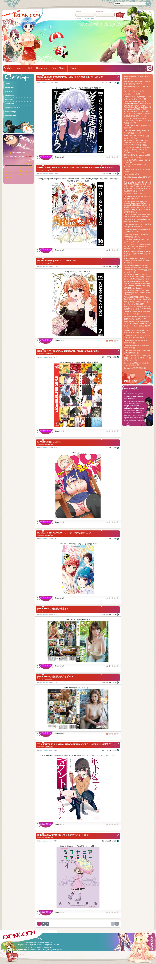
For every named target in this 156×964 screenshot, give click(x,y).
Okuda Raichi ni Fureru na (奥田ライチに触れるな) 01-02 (137, 197)
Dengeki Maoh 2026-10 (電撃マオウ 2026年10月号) (137, 342)
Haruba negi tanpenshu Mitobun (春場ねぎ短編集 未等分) (68, 351)
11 (15, 167)
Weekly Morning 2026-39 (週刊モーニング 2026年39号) (137, 313)
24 (11, 174)
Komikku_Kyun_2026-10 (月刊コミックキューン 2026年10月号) (137, 331)
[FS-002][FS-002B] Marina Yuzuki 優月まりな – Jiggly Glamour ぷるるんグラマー (137, 254)
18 (15, 171)
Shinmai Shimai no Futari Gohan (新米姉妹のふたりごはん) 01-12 (137, 318)
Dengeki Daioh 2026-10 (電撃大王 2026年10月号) (136, 347)
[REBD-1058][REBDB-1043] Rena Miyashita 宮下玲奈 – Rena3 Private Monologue (137, 293)
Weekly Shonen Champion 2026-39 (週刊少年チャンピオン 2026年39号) (137, 308)
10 (11, 167)
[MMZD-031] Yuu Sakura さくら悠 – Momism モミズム (137, 137)
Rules (73, 68)
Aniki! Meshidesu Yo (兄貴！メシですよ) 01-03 (137, 78)
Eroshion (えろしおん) (49, 442)
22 (30, 171)
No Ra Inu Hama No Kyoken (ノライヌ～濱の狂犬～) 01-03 (137, 132)
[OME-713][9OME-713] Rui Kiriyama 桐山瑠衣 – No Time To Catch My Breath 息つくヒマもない (137, 246)
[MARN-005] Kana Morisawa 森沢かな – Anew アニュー (137, 230)
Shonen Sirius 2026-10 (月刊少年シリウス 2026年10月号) (137, 364)
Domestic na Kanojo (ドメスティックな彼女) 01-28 (64, 533)
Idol (30, 68)
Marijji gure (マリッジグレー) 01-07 (56, 260)
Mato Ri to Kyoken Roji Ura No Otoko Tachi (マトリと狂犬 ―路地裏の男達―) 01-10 (137, 121)
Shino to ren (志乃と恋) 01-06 (135, 368)
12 (20, 167)
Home (9, 68)
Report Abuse (58, 68)
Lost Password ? (89, 18)
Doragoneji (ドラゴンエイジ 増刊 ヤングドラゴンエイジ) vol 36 (137, 336)
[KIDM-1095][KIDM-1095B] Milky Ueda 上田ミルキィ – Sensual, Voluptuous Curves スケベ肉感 (136, 143)
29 (30, 174)
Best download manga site (42, 947)
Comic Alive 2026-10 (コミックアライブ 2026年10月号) (137, 352)
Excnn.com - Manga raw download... (27, 15)
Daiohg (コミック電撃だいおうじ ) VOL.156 (136, 166)
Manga (19, 68)
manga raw (20, 950)
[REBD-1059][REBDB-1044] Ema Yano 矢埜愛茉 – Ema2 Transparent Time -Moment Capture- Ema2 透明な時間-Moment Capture (137, 285)
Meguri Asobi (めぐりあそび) (134, 193)
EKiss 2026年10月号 (131, 174)
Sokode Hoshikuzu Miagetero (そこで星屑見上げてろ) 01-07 (70, 77)
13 (23, 167)
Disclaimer (41, 68)
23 (7, 174)
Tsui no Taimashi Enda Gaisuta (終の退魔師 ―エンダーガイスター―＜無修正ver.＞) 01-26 (137, 358)
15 (30, 167)
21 (26, 171)
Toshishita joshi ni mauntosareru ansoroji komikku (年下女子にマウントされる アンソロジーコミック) (94, 744)
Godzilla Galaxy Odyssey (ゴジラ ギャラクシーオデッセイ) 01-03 (137, 98)
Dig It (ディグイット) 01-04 (134, 91)
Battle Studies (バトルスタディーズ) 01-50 (137, 88)
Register (78, 18)
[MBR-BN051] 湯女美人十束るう (53, 608)
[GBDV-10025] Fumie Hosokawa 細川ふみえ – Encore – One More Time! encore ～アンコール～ (137, 150)
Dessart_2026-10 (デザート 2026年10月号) (137, 170)
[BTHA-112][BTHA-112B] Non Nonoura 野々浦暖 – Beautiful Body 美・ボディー (137, 261)
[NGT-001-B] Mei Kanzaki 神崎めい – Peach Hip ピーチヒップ (137, 220)
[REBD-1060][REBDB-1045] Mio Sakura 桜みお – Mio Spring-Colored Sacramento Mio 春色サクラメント (137, 277)
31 (11, 178)
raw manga (44, 950)
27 (23, 174)
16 (7, 171)
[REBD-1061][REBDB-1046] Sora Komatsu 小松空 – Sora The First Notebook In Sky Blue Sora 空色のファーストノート (137, 269)
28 (26, 174)
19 (20, 171)
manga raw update (55, 950)
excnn (45, 83)
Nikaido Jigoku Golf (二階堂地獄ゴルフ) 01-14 (137, 127)
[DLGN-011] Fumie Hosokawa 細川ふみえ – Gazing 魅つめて (137, 156)
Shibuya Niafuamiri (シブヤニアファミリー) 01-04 (63, 835)
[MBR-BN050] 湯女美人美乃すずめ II (55, 676)
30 (7, 178)
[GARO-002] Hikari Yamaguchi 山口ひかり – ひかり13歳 (137, 241)
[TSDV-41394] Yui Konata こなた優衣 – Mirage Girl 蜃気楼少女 (137, 225)
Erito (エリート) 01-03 (132, 94)
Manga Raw (49, 79)
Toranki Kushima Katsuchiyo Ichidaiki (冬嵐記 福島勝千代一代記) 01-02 (137, 215)
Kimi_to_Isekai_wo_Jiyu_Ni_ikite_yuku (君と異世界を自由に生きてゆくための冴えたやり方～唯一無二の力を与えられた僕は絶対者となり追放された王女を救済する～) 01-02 (137, 186)
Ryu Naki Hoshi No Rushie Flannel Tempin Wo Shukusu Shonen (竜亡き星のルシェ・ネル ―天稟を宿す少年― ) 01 (137, 325)
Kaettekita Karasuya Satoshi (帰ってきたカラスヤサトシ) (137, 178)
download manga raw (32, 950)
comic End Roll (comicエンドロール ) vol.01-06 (137, 161)
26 (20, 174)
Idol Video (48, 611)
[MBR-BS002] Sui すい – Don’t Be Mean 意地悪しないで (136, 236)
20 (23, 171)
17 (11, 171)
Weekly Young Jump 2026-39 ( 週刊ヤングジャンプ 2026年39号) (137, 303)
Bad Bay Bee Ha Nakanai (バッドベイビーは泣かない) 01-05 (137, 83)
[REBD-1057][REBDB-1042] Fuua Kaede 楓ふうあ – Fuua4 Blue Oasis (137, 298)
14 (26, 167)
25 (15, 174)
